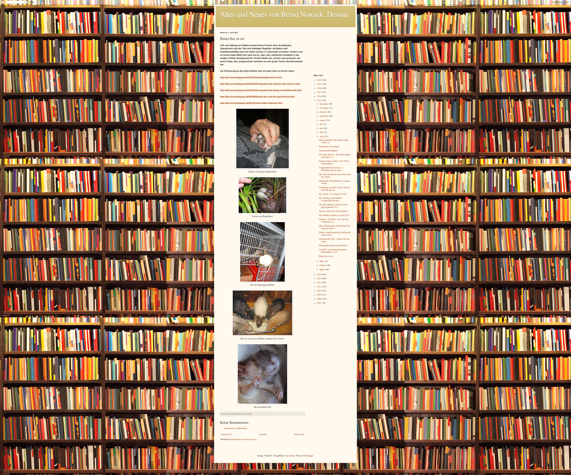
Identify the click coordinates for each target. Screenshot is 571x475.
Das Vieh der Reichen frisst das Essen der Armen (335, 175)
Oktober (323, 112)
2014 (319, 274)
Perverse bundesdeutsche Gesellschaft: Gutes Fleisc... (335, 233)
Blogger (309, 455)
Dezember (324, 103)
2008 (319, 298)
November (324, 108)
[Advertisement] (332, 50)
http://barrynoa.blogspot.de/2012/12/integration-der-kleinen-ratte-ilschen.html (260, 84)
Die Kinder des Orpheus (329, 146)
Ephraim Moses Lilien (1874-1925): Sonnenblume (334, 162)
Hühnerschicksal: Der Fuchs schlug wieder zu (333, 141)
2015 (319, 100)
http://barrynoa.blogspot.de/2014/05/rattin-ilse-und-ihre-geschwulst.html (257, 96)
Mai (321, 132)
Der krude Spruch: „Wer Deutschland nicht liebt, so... (334, 155)
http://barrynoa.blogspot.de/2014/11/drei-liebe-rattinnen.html (251, 103)
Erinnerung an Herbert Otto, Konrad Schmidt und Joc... (334, 188)
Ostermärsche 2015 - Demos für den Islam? (334, 240)
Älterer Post (299, 434)
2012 (319, 282)
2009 (319, 294)
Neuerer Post (226, 434)
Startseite (263, 434)
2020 (319, 80)
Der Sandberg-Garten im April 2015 (334, 215)
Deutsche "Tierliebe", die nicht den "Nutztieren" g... (334, 220)
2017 (319, 92)
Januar (322, 269)
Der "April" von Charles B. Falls (333, 193)
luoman (291, 455)
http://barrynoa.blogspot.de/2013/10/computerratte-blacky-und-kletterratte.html (261, 90)
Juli (321, 124)
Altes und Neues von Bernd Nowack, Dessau (284, 14)
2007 (319, 302)
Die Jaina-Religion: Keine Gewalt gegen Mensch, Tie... (333, 205)
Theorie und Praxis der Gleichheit (333, 211)
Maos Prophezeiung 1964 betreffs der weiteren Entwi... (334, 227)
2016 (319, 96)
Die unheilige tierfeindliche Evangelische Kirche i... (330, 199)
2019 (319, 84)
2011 (319, 286)
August (323, 120)
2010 (319, 290)
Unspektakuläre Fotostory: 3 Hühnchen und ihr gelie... (331, 169)
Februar (323, 265)
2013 (319, 278)
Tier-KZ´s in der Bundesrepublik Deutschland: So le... (333, 250)
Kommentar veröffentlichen (235, 428)
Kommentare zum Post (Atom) (243, 439)
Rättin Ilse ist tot (326, 256)
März (322, 261)
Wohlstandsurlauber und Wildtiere (333, 245)
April (322, 136)
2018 (319, 88)
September (324, 116)
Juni (322, 128)
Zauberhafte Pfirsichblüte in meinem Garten (334, 182)
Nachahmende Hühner (328, 150)
